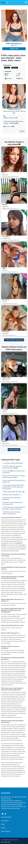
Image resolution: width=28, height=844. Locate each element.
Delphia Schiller (6, 378)
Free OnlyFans (5, 820)
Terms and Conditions (14, 839)
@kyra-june (14, 45)
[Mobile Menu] (25, 2)
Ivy (3, 173)
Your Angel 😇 (6, 236)
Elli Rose (4, 441)
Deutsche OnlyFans (6, 817)
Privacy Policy (3, 839)
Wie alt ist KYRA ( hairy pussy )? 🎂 (13, 494)
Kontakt (3, 828)
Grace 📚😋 (5, 331)
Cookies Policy (8, 839)
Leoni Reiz (5, 409)
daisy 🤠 (4, 204)
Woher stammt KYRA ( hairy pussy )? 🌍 (14, 491)
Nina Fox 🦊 (5, 300)
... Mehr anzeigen (14, 123)
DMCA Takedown (5, 831)
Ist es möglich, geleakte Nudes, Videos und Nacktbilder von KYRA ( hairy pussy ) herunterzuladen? (13, 486)
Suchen (3, 824)
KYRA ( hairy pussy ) (13, 43)
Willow (4, 268)
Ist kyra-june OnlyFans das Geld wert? (13, 463)
